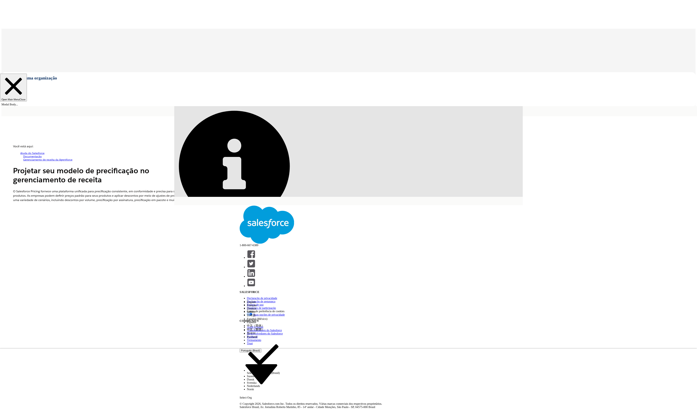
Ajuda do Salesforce (32, 153)
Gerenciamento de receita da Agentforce (47, 159)
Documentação (32, 156)
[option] (263, 302)
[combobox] (261, 374)
